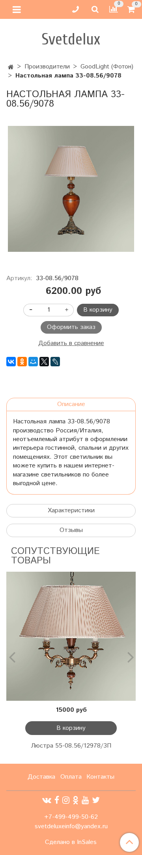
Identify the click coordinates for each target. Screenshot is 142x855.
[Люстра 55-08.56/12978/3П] (71, 636)
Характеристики (71, 510)
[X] (44, 361)
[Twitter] (96, 800)
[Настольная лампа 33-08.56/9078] (71, 189)
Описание (71, 404)
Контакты (100, 776)
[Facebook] (56, 800)
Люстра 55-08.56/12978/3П (71, 745)
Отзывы (71, 530)
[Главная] (11, 67)
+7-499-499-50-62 (71, 817)
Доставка (41, 776)
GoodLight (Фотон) (106, 66)
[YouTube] (85, 800)
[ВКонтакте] (11, 361)
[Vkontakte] (46, 800)
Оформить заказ (71, 327)
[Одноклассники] (22, 361)
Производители (47, 66)
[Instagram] (65, 800)
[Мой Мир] (33, 361)
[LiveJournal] (55, 361)
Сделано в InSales (71, 842)
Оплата (71, 776)
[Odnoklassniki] (75, 800)
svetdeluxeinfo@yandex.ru (71, 826)
